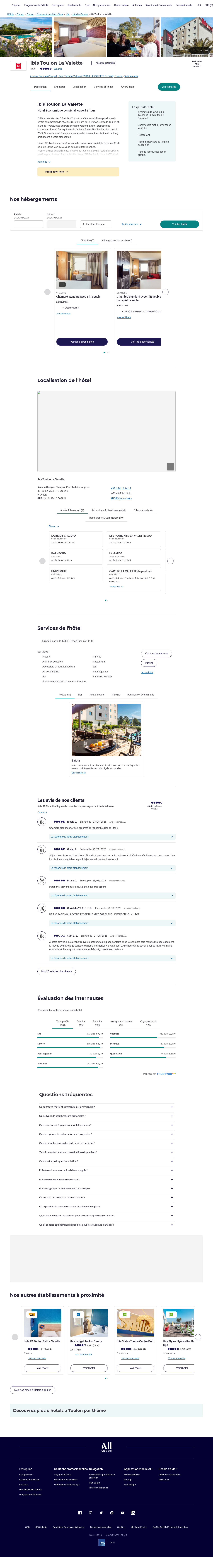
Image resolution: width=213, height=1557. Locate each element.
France (30, 14)
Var (68, 14)
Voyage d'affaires (62, 1474)
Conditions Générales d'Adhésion (68, 1527)
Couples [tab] (81, 1023)
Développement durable (30, 1489)
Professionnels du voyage (66, 1484)
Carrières (23, 1484)
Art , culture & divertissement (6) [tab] (109, 510)
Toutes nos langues (98, 1487)
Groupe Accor (26, 1474)
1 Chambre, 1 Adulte (93, 224)
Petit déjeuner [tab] (97, 694)
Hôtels (10, 14)
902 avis (58, 69)
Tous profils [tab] (62, 1023)
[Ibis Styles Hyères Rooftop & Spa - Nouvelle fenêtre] (182, 1323)
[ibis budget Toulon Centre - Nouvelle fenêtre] (89, 1323)
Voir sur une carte (37, 1358)
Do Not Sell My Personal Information (170, 1527)
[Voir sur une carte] (106, 431)
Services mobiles (132, 1474)
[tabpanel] (106, 301)
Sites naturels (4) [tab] (143, 510)
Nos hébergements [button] (33, 199)
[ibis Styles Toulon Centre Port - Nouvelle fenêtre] (135, 1323)
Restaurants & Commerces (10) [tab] (106, 517)
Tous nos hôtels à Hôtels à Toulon (32, 1389)
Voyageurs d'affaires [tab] (121, 1023)
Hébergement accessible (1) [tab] (117, 240)
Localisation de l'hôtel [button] (64, 380)
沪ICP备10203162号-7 (116, 1535)
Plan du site (94, 1482)
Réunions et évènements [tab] (140, 694)
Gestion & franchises (29, 1479)
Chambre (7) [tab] (87, 240)
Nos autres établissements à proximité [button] (57, 1295)
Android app (130, 1484)
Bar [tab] (80, 694)
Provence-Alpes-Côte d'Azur (49, 14)
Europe (20, 14)
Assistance (164, 1479)
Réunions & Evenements (65, 1479)
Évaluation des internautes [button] (70, 998)
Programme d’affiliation (30, 1494)
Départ (54, 216)
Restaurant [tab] (65, 694)
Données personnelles (100, 1527)
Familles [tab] (97, 1023)
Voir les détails (79, 772)
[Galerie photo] (106, 37)
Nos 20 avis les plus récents (56, 971)
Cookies (121, 1527)
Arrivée (21, 216)
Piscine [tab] (116, 694)
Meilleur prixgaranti (197, 64)
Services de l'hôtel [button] (59, 628)
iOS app (127, 1479)
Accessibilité (147, 672)
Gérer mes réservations (170, 1474)
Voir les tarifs (169, 86)
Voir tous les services (156, 653)
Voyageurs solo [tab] (148, 1023)
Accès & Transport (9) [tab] (72, 510)
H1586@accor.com (121, 498)
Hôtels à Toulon (80, 14)
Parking (149, 662)
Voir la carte (131, 76)
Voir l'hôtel (42, 1368)
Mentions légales (139, 1527)
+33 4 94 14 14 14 (121, 488)
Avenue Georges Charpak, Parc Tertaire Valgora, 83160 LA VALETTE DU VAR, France (76, 76)
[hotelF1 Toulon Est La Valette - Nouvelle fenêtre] (42, 1323)
